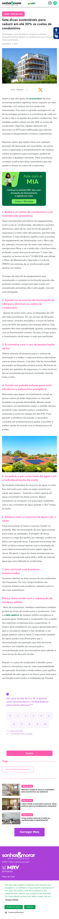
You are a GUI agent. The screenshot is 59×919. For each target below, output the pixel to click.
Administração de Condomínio (17, 769)
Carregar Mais (29, 832)
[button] (14, 912)
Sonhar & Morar (11, 2)
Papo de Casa (17, 14)
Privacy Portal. (11, 900)
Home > (7, 14)
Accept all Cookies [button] (14, 907)
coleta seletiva (11, 615)
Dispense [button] (29, 907)
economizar (35, 99)
